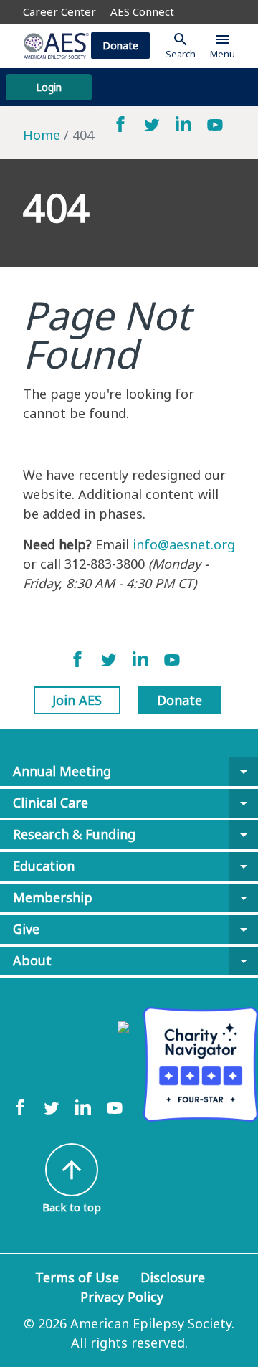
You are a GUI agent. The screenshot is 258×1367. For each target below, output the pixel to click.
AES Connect (142, 11)
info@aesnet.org (184, 544)
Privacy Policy (121, 1296)
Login (49, 87)
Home (41, 134)
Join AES (77, 700)
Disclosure (172, 1277)
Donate (120, 45)
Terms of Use (77, 1277)
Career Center (59, 11)
